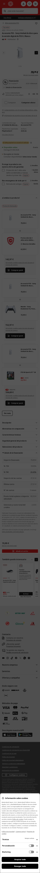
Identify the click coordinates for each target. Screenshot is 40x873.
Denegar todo (20, 866)
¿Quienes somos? (21, 831)
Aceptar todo (20, 859)
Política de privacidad (8, 831)
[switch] (31, 845)
